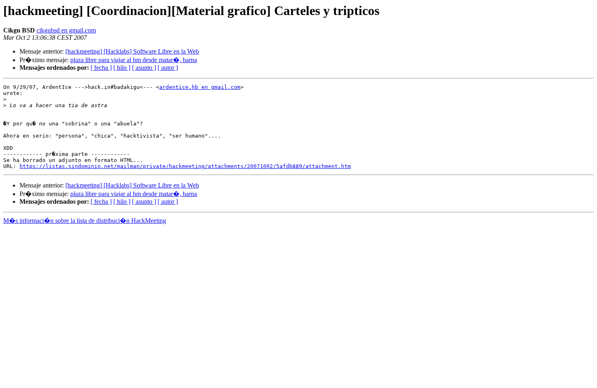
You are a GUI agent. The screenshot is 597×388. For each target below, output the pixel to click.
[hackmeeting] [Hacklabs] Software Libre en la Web (132, 51)
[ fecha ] (101, 67)
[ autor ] (168, 67)
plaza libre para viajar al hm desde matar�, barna (133, 59)
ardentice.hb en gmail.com (199, 87)
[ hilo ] (121, 67)
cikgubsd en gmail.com (66, 30)
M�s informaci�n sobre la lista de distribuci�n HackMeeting (84, 220)
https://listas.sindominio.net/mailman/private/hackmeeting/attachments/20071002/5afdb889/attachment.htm (185, 166)
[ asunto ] (144, 67)
